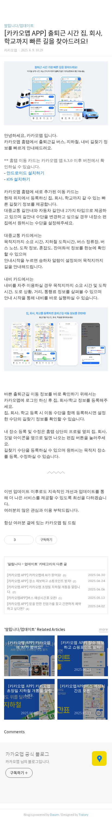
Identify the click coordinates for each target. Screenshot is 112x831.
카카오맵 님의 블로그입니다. (27, 761)
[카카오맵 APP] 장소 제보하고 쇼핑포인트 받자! (39, 581)
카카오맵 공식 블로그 (27, 754)
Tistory (83, 815)
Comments (14, 731)
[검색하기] (105, 6)
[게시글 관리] (27, 540)
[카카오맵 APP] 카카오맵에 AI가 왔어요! (34, 575)
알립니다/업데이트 (19, 25)
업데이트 (31, 564)
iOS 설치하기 (18, 179)
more (103, 629)
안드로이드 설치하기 (25, 173)
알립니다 (14, 564)
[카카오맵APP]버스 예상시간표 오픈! (32, 598)
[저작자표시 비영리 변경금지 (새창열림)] (64, 540)
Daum (54, 815)
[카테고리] (6, 6)
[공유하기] (20, 540)
